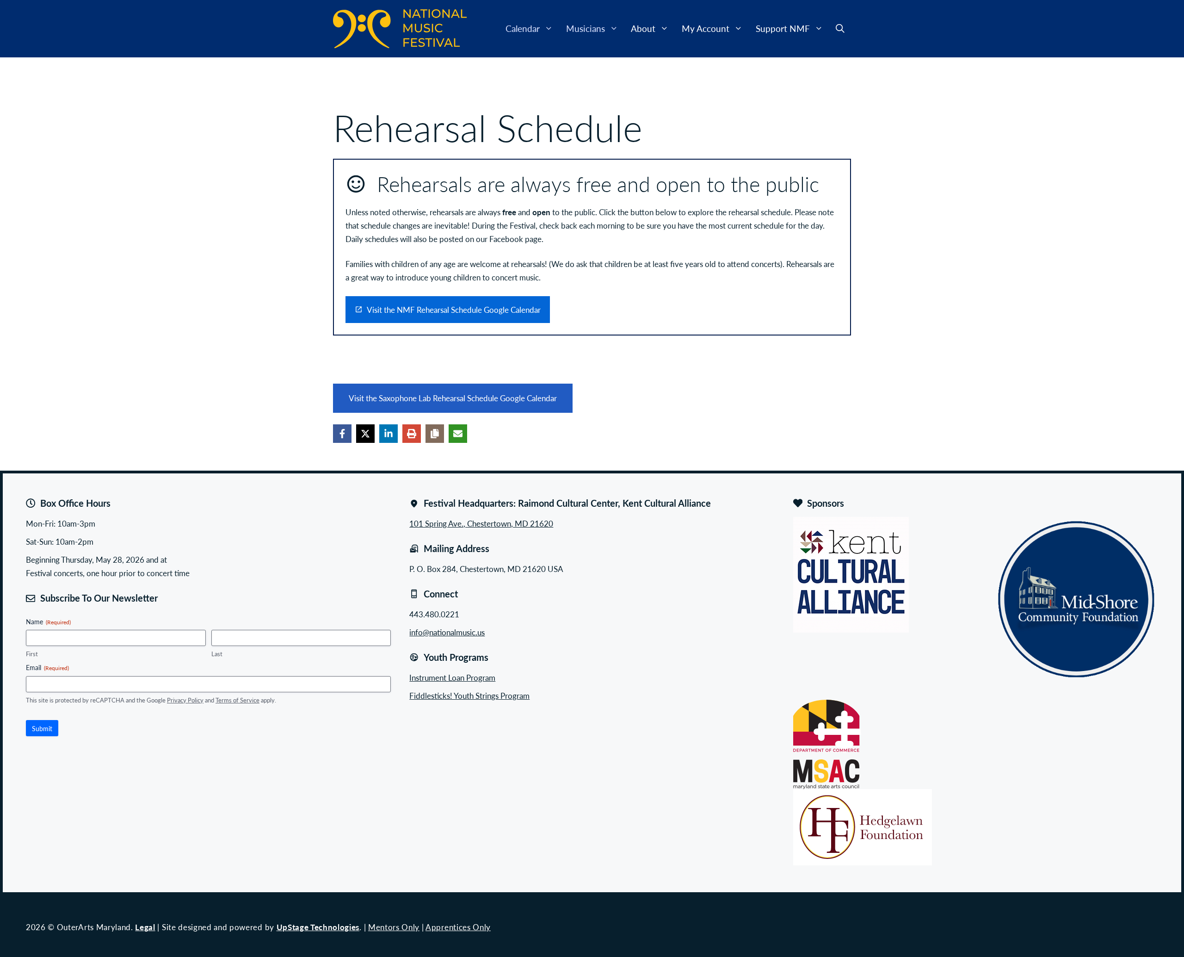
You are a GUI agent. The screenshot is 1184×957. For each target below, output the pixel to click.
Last (216, 654)
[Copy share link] (435, 433)
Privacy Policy (185, 700)
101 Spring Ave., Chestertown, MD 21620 (481, 523)
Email (47, 667)
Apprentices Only (458, 926)
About (643, 28)
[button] (840, 29)
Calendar (523, 28)
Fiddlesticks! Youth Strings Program (469, 695)
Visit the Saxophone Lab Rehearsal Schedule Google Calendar (453, 398)
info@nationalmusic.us (447, 632)
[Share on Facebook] (342, 433)
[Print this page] (411, 433)
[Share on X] (365, 433)
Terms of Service (237, 700)
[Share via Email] (458, 433)
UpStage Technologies (318, 926)
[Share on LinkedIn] (388, 433)
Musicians (585, 28)
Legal (145, 926)
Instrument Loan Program (452, 677)
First (32, 654)
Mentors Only (393, 926)
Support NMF (783, 28)
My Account (705, 28)
